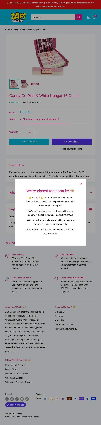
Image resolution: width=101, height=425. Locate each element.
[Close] (80, 184)
